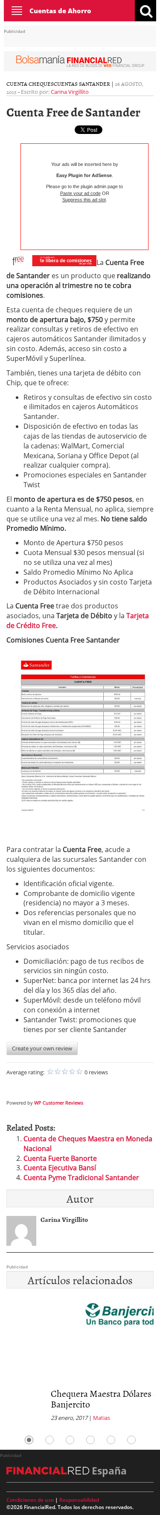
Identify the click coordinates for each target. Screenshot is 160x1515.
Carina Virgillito (70, 92)
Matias (57, 1418)
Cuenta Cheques (30, 83)
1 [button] (29, 1440)
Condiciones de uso (30, 1499)
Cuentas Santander (82, 83)
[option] (80, 1361)
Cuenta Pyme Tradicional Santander (81, 1177)
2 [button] (49, 1440)
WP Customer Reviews (58, 1102)
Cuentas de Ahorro (60, 10)
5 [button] (111, 1440)
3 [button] (70, 1440)
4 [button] (90, 1440)
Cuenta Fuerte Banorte (60, 1158)
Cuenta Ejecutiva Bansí (59, 1167)
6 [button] (131, 1440)
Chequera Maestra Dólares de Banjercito (62, 1398)
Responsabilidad (79, 1499)
